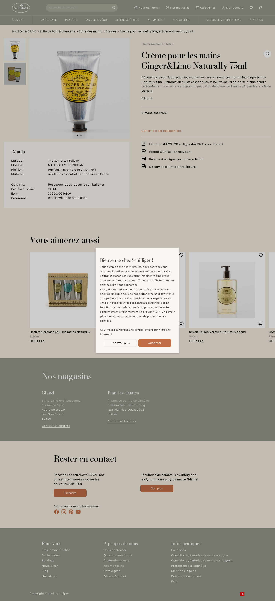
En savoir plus (120, 343)
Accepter (154, 343)
